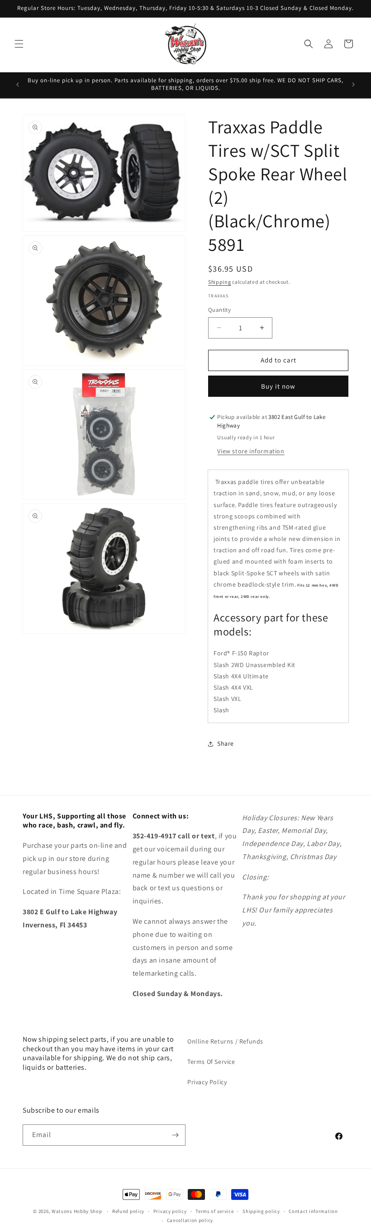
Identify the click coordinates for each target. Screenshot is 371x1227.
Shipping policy (261, 1211)
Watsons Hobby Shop (77, 1211)
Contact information (313, 1211)
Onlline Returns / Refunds (225, 1041)
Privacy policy (170, 1211)
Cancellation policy (190, 1220)
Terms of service (214, 1211)
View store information (250, 451)
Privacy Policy (207, 1082)
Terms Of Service (211, 1062)
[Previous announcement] (18, 84)
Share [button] (225, 743)
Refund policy (128, 1211)
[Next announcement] (353, 84)
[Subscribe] (175, 1135)
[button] (19, 44)
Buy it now (278, 386)
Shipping (219, 281)
